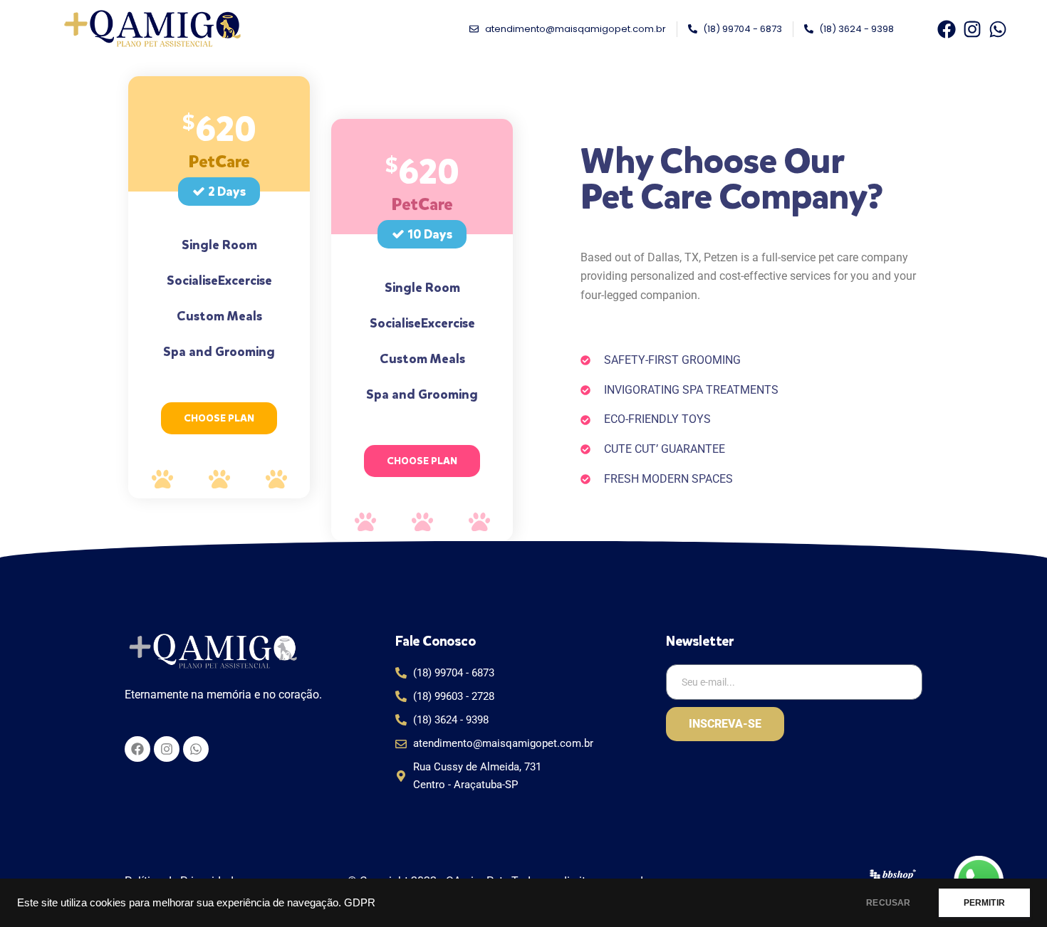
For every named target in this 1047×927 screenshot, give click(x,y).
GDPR (359, 902)
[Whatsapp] (998, 29)
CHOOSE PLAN (219, 418)
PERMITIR (984, 903)
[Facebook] (946, 29)
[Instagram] (972, 29)
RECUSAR (888, 903)
